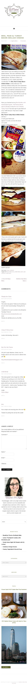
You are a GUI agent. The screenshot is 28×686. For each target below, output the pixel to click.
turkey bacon (8, 273)
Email (3, 457)
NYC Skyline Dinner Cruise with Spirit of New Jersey (14, 621)
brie (8, 271)
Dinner (7, 270)
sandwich (12, 270)
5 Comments (23, 40)
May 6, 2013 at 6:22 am (6, 298)
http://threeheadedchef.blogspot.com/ (11, 359)
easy (13, 271)
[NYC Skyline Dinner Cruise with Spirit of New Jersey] (14, 645)
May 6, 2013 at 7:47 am (6, 332)
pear (25, 271)
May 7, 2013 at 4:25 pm (6, 406)
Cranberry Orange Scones (10, 546)
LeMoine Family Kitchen (14, 13)
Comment (4, 434)
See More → (6, 667)
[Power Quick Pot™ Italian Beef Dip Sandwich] (14, 606)
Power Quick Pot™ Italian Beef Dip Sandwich (14, 589)
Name (3, 452)
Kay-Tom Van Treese (7, 347)
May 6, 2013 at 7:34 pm (6, 349)
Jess (2, 404)
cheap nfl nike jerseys (7, 330)
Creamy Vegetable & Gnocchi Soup (12, 549)
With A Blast (5, 392)
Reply (3, 321)
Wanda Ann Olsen (6, 296)
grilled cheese (17, 271)
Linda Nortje (4, 371)
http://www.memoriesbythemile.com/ (11, 314)
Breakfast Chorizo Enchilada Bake (12, 535)
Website (3, 463)
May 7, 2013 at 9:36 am (6, 373)
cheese (10, 271)
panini (22, 271)
